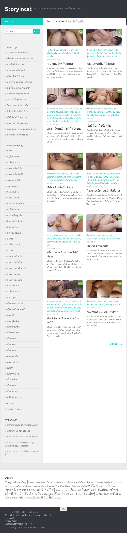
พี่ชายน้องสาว (96, 482)
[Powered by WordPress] (15, 528)
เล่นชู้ (91, 493)
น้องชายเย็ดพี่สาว (35, 482)
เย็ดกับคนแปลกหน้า (15, 303)
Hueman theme (38, 528)
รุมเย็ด (37, 486)
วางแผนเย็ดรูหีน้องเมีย (60, 63)
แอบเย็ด (50, 56)
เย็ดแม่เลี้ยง (12, 391)
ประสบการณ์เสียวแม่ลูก (79, 482)
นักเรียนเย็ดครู (13, 186)
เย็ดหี (9, 493)
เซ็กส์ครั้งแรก (13, 489)
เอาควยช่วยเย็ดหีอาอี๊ (16, 70)
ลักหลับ (104, 50)
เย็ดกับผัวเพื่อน (58, 118)
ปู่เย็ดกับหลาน (13, 198)
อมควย (115, 486)
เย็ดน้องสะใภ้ (96, 183)
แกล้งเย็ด (101, 493)
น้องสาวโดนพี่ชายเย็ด (49, 482)
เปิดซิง (26, 489)
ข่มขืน (49, 50)
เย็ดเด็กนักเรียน (103, 56)
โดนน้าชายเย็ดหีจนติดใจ (17, 105)
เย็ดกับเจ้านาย (13, 333)
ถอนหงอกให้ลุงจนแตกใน (27, 437)
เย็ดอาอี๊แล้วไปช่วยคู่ (16, 76)
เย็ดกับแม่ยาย (12, 350)
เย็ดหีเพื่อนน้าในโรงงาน (17, 117)
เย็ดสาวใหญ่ (75, 311)
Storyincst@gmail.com (22, 524)
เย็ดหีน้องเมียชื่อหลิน (98, 125)
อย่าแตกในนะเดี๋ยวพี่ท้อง (17, 52)
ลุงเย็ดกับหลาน (13, 244)
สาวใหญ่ (92, 485)
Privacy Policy (11, 521)
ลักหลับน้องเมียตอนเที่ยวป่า (102, 312)
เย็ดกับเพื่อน (70, 118)
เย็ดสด (74, 490)
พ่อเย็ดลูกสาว (28, 486)
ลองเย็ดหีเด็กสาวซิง (15, 64)
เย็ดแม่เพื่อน (12, 385)
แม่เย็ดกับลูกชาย (14, 397)
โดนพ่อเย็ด (57, 498)
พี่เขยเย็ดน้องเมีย (60, 50)
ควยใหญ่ (22, 482)
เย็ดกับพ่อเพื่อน (13, 327)
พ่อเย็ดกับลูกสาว (14, 209)
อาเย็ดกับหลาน (13, 292)
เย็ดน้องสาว (65, 490)
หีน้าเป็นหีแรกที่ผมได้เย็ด (17, 111)
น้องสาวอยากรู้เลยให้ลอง (18, 94)
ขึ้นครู (8, 482)
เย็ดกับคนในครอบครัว (56, 53)
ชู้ (27, 482)
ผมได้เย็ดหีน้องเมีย (97, 246)
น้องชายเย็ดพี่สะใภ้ (15, 174)
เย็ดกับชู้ (69, 53)
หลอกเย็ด (104, 485)
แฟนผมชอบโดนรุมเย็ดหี (18, 446)
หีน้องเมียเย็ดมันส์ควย (60, 187)
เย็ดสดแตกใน (91, 490)
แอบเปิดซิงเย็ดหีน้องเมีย (100, 63)
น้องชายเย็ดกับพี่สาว (55, 109)
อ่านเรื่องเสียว (73, 50)
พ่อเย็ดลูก (18, 486)
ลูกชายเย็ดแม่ (60, 486)
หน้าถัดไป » (116, 344)
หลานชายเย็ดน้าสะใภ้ (16, 268)
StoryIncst (18, 9)
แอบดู (38, 498)
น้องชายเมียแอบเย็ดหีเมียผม (103, 190)
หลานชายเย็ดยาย (14, 280)
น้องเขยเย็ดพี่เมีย (71, 301)
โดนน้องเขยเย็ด (14, 409)
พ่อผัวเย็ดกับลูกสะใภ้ (15, 203)
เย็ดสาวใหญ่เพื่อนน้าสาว (17, 123)
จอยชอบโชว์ (24, 431)
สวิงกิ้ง (70, 235)
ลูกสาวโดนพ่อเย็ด (73, 486)
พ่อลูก (12, 486)
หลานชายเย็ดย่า (14, 274)
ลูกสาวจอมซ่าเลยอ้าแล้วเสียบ (19, 82)
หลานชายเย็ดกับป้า (15, 256)
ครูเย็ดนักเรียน (13, 156)
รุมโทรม (43, 486)
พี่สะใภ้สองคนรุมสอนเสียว (18, 135)
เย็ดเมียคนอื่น (32, 493)
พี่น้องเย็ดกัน (115, 174)
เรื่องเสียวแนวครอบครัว (70, 493)
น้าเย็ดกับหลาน (13, 192)
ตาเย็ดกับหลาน (13, 162)
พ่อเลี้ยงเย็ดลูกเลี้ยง (15, 215)
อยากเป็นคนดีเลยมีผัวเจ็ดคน (64, 128)
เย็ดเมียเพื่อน (65, 121)
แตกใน (112, 493)
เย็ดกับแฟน (12, 344)
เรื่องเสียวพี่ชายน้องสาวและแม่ (20, 58)
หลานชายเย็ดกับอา (15, 262)
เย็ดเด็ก (77, 53)
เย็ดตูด (57, 490)
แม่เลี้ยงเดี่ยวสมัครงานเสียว (18, 88)
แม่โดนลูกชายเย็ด (27, 497)
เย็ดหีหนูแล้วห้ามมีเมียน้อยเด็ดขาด (21, 129)
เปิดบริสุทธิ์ (90, 53)
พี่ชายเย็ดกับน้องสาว (109, 235)
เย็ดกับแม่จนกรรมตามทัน (27, 425)
